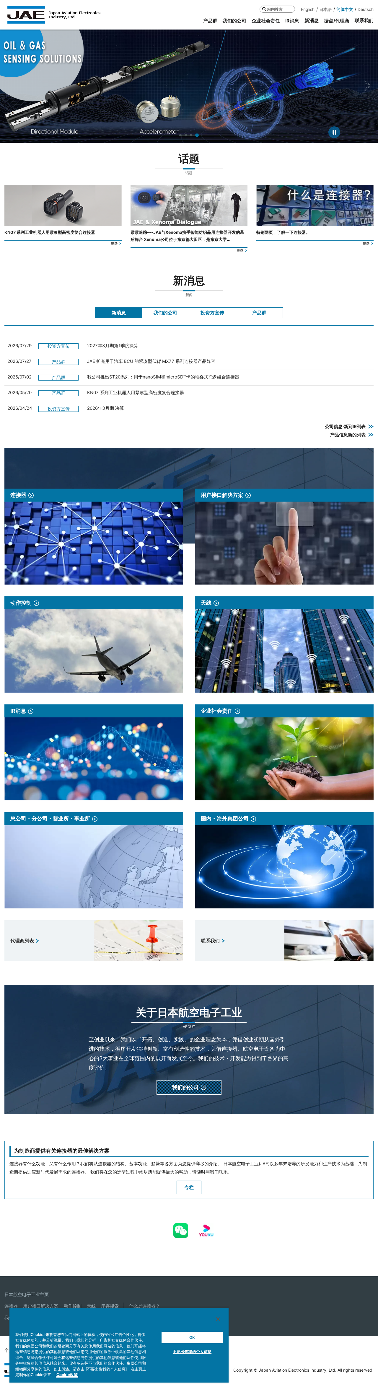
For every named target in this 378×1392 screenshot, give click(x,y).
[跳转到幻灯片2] (187, 135)
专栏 (189, 1187)
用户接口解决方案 (40, 1306)
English (308, 9)
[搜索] (264, 9)
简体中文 (344, 9)
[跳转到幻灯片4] (197, 135)
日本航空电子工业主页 (26, 1294)
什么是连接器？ (144, 1306)
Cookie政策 (67, 1374)
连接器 (11, 1306)
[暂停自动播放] (334, 132)
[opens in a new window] (180, 1227)
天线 (91, 1306)
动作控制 (73, 1306)
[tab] (118, 312)
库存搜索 (110, 1306)
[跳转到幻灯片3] (192, 135)
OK (192, 1337)
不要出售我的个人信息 (192, 1351)
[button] (10, 86)
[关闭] (217, 1319)
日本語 (325, 9)
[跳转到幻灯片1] (181, 135)
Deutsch (366, 9)
